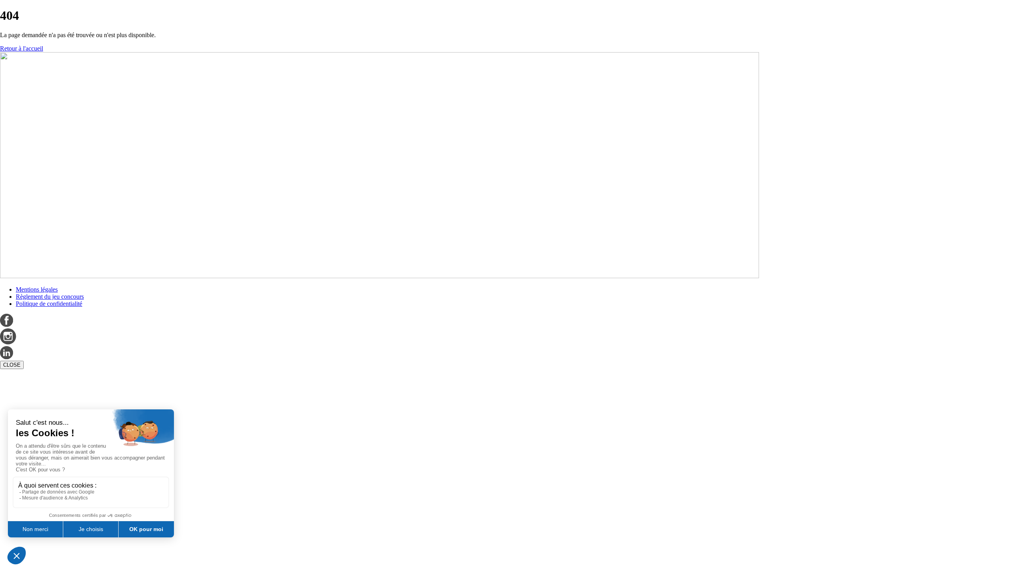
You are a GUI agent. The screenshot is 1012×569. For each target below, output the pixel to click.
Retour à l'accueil (21, 48)
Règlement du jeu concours (50, 296)
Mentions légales (37, 289)
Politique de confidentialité (49, 303)
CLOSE (12, 365)
